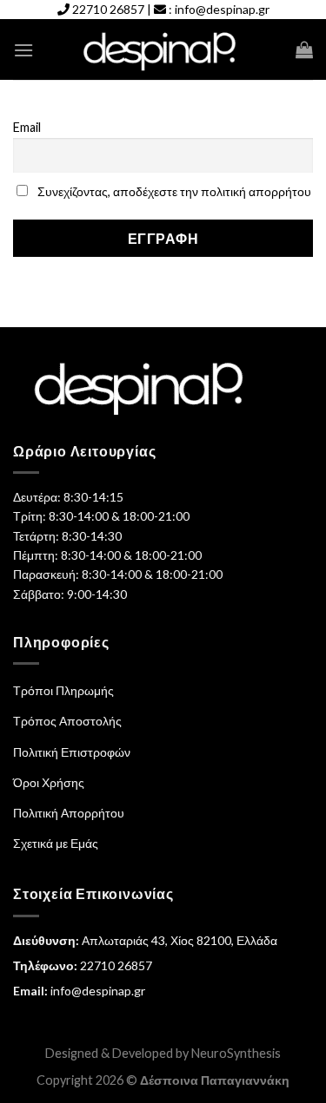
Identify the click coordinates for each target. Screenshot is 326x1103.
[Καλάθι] (304, 49)
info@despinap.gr (222, 9)
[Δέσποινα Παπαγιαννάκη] (163, 50)
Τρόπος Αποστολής (67, 720)
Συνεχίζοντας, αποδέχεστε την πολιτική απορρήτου (174, 191)
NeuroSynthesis (236, 1053)
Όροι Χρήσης (48, 782)
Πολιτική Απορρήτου (68, 812)
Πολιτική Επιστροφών (71, 752)
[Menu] (23, 50)
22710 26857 (108, 9)
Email (27, 127)
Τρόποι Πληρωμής (63, 690)
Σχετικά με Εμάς (55, 843)
